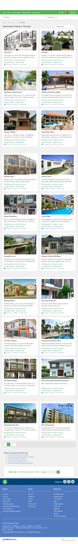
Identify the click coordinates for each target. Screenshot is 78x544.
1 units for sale (9, 102)
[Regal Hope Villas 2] (57, 120)
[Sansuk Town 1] (57, 164)
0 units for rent (19, 62)
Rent (9, 12)
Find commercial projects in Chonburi (18, 455)
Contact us (31, 496)
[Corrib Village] (57, 204)
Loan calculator (58, 511)
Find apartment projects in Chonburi (18, 461)
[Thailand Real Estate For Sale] (5, 482)
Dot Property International (23, 528)
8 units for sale (46, 226)
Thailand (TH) (6, 526)
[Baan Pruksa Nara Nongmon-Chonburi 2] (57, 368)
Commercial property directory (12, 511)
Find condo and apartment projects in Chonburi (21, 457)
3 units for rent (19, 390)
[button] (14, 489)
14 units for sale (46, 186)
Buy (4, 12)
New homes (26, 12)
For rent (5, 496)
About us (31, 494)
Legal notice (31, 506)
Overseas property (8, 504)
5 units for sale (46, 351)
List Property (16, 12)
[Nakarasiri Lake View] (20, 413)
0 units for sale (46, 62)
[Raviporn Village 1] (20, 120)
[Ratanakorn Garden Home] (20, 80)
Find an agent (7, 499)
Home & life (57, 506)
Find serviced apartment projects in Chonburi (20, 463)
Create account (58, 496)
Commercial (36, 12)
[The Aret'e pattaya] (20, 329)
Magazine (56, 509)
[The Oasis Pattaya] (20, 368)
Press (30, 501)
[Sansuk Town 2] (20, 164)
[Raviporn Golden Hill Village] (57, 244)
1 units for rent (57, 62)
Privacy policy (32, 504)
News (55, 501)
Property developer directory (11, 506)
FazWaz (10, 530)
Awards (56, 513)
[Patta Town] (20, 40)
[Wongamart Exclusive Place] (57, 329)
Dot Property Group (8, 528)
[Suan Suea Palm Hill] (57, 289)
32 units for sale (9, 311)
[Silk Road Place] (20, 289)
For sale (5, 494)
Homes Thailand (38, 528)
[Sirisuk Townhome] (20, 204)
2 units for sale (9, 62)
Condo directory (7, 509)
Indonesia (38, 526)
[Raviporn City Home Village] (57, 80)
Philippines (15, 526)
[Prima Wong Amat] (57, 413)
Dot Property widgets (60, 516)
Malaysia (31, 526)
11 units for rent (57, 226)
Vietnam (23, 526)
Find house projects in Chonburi (17, 459)
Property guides (58, 504)
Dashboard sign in (59, 494)
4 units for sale (46, 142)
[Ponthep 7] (57, 40)
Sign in (72, 12)
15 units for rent (21, 311)
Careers (30, 499)
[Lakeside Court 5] (20, 244)
